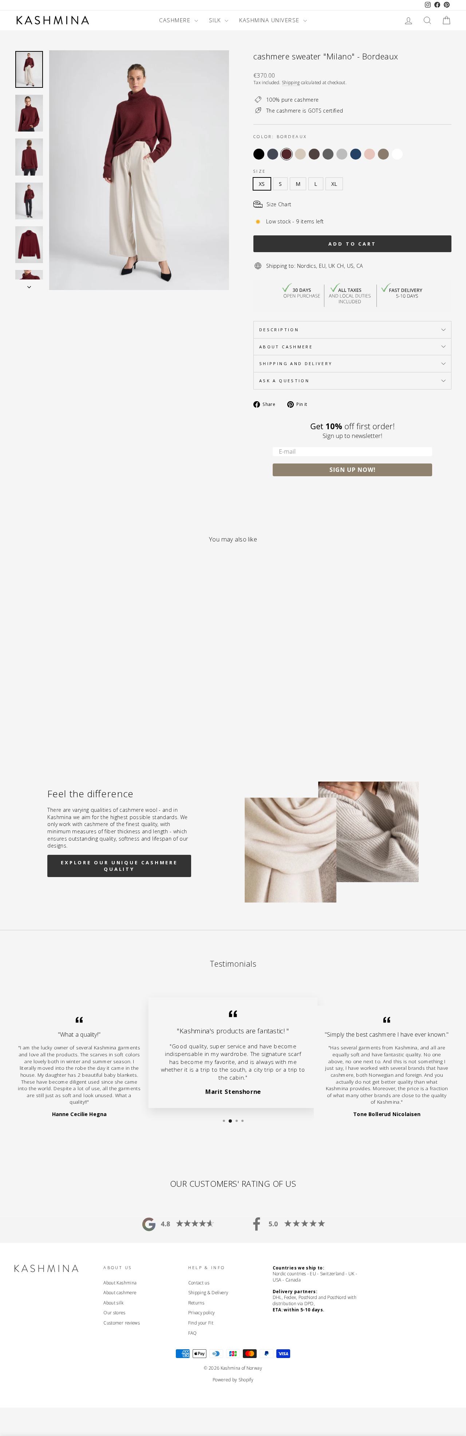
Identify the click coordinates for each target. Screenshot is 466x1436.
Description (279, 329)
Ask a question (284, 380)
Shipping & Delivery (208, 1292)
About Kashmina (120, 1283)
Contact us (199, 1283)
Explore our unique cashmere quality (119, 865)
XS (262, 183)
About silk (113, 1303)
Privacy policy (201, 1312)
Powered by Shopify (233, 1380)
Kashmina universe (270, 20)
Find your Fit (201, 1323)
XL (334, 183)
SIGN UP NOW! (352, 470)
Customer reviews (121, 1323)
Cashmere (176, 20)
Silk (216, 20)
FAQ (192, 1333)
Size (259, 171)
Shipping (291, 82)
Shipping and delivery (296, 363)
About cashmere (286, 346)
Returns (196, 1303)
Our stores (114, 1312)
